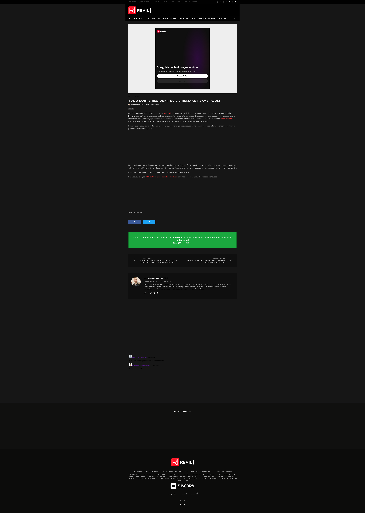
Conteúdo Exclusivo (157, 19)
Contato (132, 2)
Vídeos (173, 19)
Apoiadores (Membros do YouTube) (168, 2)
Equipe (140, 2)
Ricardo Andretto (137, 104)
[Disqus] (182, 328)
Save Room (139, 213)
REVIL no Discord (190, 2)
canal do (227, 119)
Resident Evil (136, 19)
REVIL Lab (222, 19)
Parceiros (148, 2)
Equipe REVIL (152, 471)
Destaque (132, 213)
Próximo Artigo (219, 258)
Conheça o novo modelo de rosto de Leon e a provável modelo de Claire (158, 261)
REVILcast (184, 19)
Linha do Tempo (206, 19)
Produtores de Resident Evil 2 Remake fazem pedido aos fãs (206, 261)
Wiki (194, 19)
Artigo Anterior (146, 258)
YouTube (131, 108)
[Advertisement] (182, 147)
